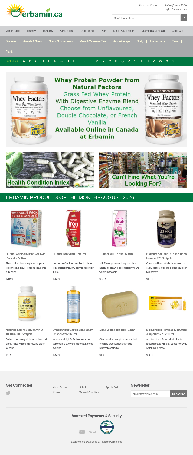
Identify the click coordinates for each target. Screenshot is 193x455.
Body (140, 41)
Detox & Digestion (123, 30)
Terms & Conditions (89, 392)
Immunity (48, 30)
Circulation (66, 30)
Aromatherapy (121, 41)
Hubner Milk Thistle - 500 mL (116, 253)
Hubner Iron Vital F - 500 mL (70, 253)
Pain (103, 30)
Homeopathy (157, 41)
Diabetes (11, 41)
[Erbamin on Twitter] (8, 393)
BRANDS (12, 61)
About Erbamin (60, 387)
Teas (175, 41)
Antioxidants (87, 30)
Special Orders (113, 387)
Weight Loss (13, 30)
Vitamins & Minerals (153, 30)
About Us (143, 5)
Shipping (83, 387)
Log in (167, 9)
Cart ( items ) (177, 5)
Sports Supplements (61, 41)
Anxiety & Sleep (32, 41)
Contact (154, 5)
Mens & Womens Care (93, 41)
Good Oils (177, 30)
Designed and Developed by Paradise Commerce (96, 441)
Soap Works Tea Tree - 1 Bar (117, 329)
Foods (9, 51)
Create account (179, 9)
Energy (31, 30)
